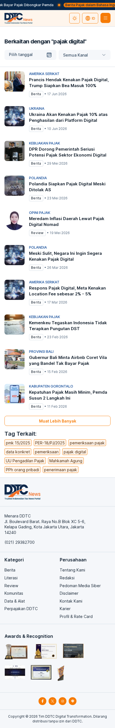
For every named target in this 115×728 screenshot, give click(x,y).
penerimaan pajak (60, 469)
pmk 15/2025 (18, 442)
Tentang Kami (72, 570)
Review (11, 585)
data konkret (18, 451)
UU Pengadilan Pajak (25, 460)
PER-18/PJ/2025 (50, 442)
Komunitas (13, 593)
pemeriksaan (47, 451)
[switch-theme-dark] (74, 18)
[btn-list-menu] (105, 18)
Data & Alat (14, 601)
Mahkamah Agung (65, 460)
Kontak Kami (71, 601)
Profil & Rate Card (76, 616)
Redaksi (67, 577)
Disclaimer (69, 593)
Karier (65, 608)
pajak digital (75, 451)
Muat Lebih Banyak (57, 421)
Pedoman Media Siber (80, 585)
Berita (9, 570)
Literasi (11, 577)
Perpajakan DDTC (21, 608)
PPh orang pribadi (22, 469)
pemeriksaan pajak (87, 442)
